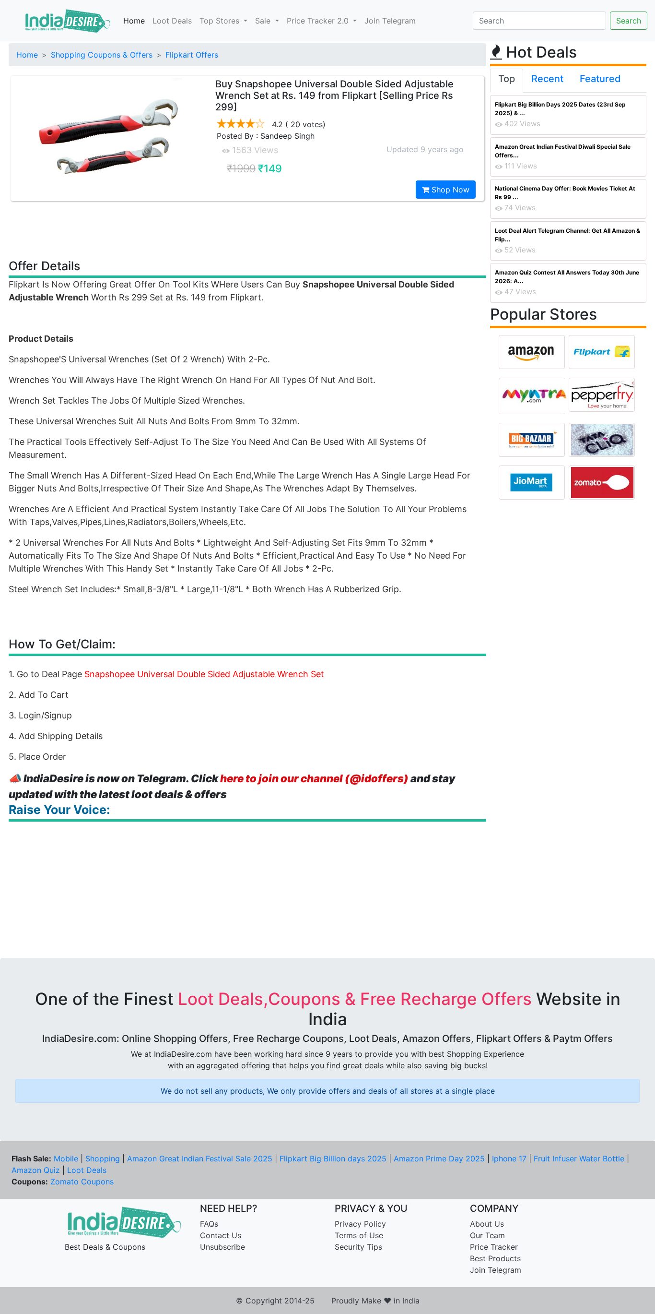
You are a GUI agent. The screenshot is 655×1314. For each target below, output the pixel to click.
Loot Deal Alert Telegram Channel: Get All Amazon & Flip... (567, 235)
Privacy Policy (360, 1224)
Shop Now (449, 189)
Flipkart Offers (191, 55)
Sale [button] (264, 20)
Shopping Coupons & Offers (101, 55)
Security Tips (358, 1247)
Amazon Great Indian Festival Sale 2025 (199, 1158)
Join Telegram (390, 20)
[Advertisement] (247, 229)
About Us (487, 1224)
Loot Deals (172, 20)
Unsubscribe (222, 1247)
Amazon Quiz (36, 1170)
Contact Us (220, 1235)
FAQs (209, 1224)
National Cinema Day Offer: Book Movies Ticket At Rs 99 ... (565, 193)
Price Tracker (494, 1247)
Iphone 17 (509, 1158)
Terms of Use (359, 1235)
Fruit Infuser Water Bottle (579, 1158)
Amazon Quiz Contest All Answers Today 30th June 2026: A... (567, 277)
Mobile (66, 1158)
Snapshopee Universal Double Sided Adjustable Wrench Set (204, 674)
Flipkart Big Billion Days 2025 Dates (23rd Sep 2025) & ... (560, 109)
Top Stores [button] (220, 20)
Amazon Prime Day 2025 (439, 1158)
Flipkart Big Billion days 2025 (333, 1158)
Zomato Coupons (82, 1181)
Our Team (487, 1235)
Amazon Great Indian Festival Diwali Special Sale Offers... (563, 151)
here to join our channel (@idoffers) (314, 778)
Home (134, 20)
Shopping (102, 1158)
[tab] (506, 81)
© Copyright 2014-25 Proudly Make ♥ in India (328, 1300)
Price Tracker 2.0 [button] (319, 20)
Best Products (495, 1258)
